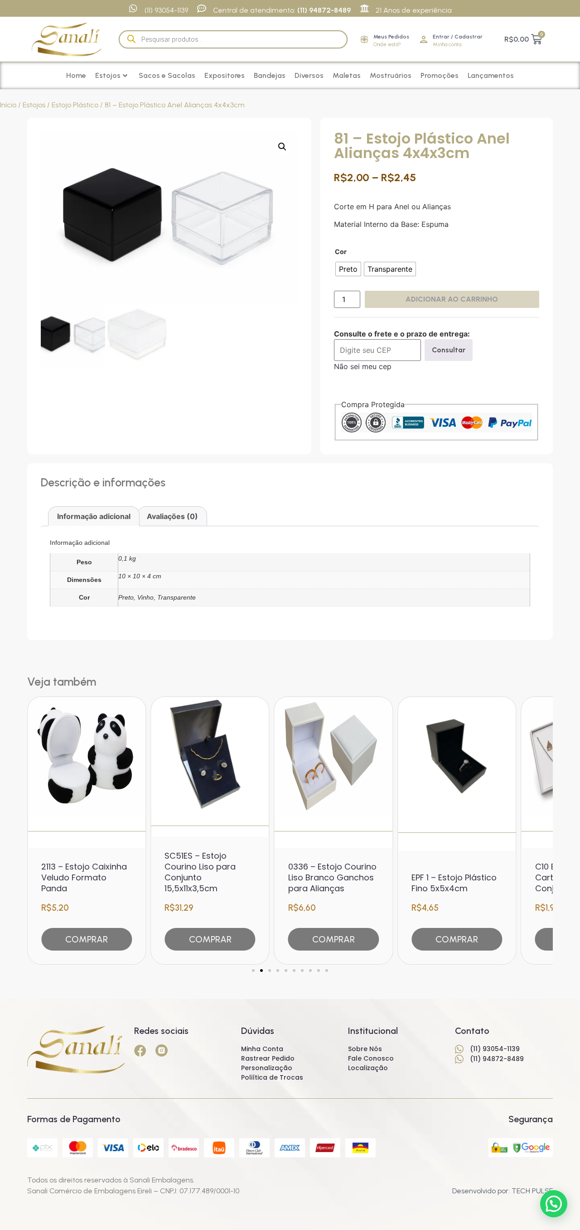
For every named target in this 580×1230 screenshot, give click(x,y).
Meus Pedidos (391, 37)
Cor (341, 252)
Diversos (309, 75)
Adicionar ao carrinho (452, 299)
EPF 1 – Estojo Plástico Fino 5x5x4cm (454, 883)
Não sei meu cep (363, 366)
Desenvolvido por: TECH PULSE (502, 1191)
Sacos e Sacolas (167, 75)
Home (76, 75)
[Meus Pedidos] (364, 39)
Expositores (224, 75)
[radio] (348, 269)
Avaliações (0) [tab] (172, 516)
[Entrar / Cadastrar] (423, 39)
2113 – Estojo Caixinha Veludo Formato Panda (84, 877)
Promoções (439, 75)
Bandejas (269, 75)
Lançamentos (491, 75)
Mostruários (390, 75)
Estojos (108, 75)
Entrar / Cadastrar (458, 37)
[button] (282, 147)
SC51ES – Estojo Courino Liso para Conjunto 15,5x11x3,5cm (200, 872)
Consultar (448, 350)
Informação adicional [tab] (93, 516)
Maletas (347, 75)
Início (8, 105)
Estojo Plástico (75, 105)
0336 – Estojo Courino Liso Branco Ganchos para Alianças (332, 877)
